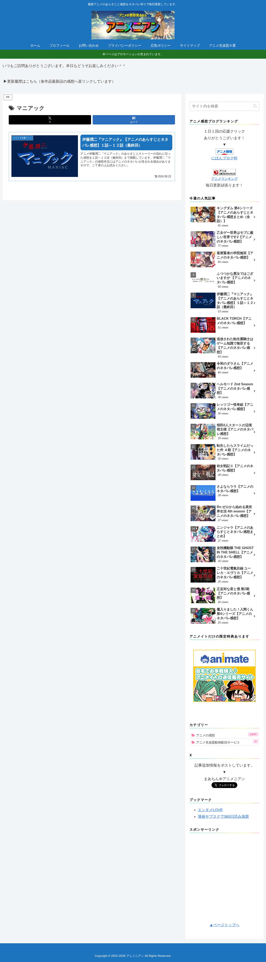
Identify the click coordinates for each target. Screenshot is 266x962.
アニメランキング (224, 178)
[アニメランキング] (224, 172)
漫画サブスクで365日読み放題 (223, 816)
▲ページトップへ (224, 925)
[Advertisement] (224, 879)
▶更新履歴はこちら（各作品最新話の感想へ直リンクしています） (59, 81)
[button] (255, 106)
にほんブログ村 (224, 158)
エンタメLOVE (210, 810)
